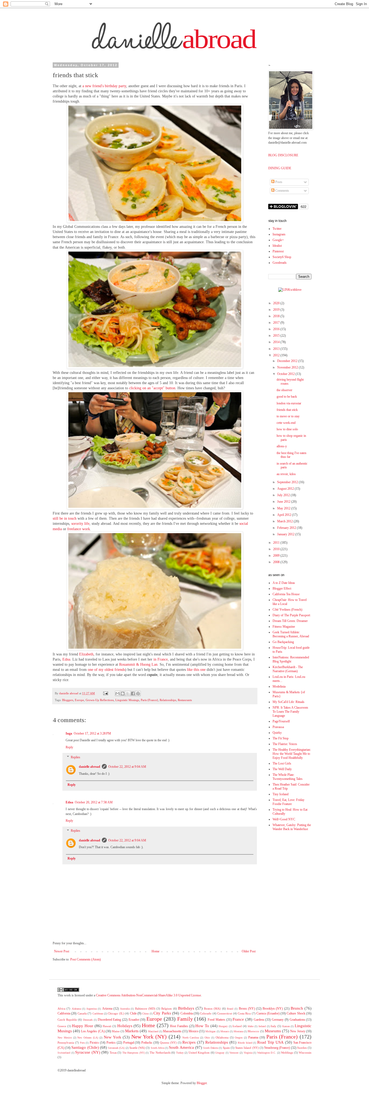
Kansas (286, 1026)
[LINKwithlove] (289, 290)
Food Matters (216, 1019)
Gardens (259, 1019)
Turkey (180, 1052)
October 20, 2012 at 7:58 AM (94, 802)
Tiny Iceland (281, 794)
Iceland (237, 1026)
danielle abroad (89, 767)
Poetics (111, 1042)
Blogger (202, 1083)
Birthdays (186, 1008)
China (145, 1013)
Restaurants (185, 700)
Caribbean (97, 1013)
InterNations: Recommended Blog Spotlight (291, 659)
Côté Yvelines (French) (287, 609)
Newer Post (61, 951)
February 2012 (287, 528)
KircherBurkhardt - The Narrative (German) (288, 669)
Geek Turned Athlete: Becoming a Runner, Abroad (291, 634)
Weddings (287, 1052)
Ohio (207, 1037)
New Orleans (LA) (87, 1037)
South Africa (157, 1047)
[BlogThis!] (122, 693)
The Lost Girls (282, 763)
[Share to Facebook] (133, 693)
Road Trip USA (270, 1042)
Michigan (210, 1031)
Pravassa (278, 727)
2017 (276, 322)
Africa (61, 1008)
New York (112, 1037)
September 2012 (288, 482)
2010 (276, 549)
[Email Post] (105, 693)
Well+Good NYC (284, 819)
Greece (62, 1026)
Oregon (239, 1037)
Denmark (88, 1019)
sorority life (80, 524)
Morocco (253, 1031)
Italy (273, 1026)
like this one (196, 670)
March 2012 (285, 521)
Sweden (302, 1047)
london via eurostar (289, 403)
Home (155, 951)
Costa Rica (244, 1013)
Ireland (262, 1026)
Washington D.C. (266, 1052)
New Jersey (297, 1031)
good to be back (287, 396)
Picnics (94, 1042)
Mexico (193, 1031)
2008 (276, 562)
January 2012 (286, 534)
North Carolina (190, 1037)
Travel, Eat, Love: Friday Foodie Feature (288, 802)
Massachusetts (172, 1031)
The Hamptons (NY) (133, 1052)
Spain (226, 1047)
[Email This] (117, 693)
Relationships (168, 700)
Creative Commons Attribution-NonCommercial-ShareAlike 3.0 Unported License (148, 995)
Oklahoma (222, 1037)
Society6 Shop (282, 257)
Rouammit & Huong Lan (138, 664)
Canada (82, 1013)
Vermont (234, 1052)
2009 (276, 555)
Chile (133, 1013)
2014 (276, 342)
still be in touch (64, 518)
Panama (253, 1037)
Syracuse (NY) (87, 1052)
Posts (278, 182)
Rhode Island (245, 1042)
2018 (276, 316)
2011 (276, 542)
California (64, 1013)
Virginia (248, 1052)
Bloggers (67, 700)
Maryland (153, 1031)
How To (202, 1026)
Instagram (279, 234)
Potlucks (146, 1042)
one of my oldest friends (106, 670)
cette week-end (286, 423)
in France (160, 659)
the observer (284, 390)
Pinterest (278, 251)
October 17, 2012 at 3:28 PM (92, 733)
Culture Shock (296, 1013)
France (238, 1019)
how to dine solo (287, 429)
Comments (281, 190)
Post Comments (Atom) (85, 959)
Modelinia (279, 686)
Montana (238, 1031)
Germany (278, 1019)
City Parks (162, 1013)
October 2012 (286, 374)
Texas (113, 1052)
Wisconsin (305, 1052)
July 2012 (284, 495)
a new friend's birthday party (104, 86)
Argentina (91, 1008)
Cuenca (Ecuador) (267, 1013)
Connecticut (224, 1013)
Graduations (297, 1019)
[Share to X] (127, 693)
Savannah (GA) (116, 1047)
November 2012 (288, 367)
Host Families (179, 1026)
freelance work (78, 529)
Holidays (124, 1026)
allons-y (282, 446)
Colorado (206, 1013)
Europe (79, 700)
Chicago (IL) (116, 1013)
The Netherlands (160, 1052)
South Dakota (210, 1047)
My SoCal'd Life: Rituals (288, 702)
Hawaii (107, 1026)
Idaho (251, 1026)
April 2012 (284, 515)
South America (181, 1047)
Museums (273, 1031)
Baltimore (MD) (145, 1008)
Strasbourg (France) (277, 1048)
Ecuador (134, 1019)
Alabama (76, 1008)
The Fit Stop (281, 738)
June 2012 (284, 501)
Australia (125, 1008)
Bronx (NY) (247, 1008)
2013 (276, 349)
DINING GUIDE (279, 168)
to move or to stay (288, 416)
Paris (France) (149, 700)
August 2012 (286, 489)
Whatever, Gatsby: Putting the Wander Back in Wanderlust (292, 827)
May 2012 (284, 508)
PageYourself (281, 721)
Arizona (107, 1008)
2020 (276, 303)
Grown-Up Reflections (100, 700)
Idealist (277, 246)
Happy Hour (82, 1026)
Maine (116, 1031)
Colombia (186, 1013)
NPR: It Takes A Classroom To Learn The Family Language (290, 712)
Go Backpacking (283, 642)
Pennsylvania (66, 1042)
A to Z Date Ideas (284, 583)
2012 (276, 355)
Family (185, 1019)
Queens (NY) (168, 1042)
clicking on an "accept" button (152, 388)
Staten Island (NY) (247, 1047)
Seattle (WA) (137, 1047)
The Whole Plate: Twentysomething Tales (288, 777)
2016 (276, 329)
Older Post (249, 951)
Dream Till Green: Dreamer (290, 621)
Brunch (297, 1008)
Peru (82, 1042)
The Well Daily (282, 769)
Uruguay (219, 1052)
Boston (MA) (212, 1008)
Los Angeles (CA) (93, 1031)
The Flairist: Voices (285, 744)
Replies (75, 757)
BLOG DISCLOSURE (283, 155)
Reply (69, 747)
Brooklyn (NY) (273, 1008)
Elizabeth (86, 654)
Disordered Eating (109, 1019)
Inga (69, 733)
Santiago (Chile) (85, 1047)
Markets (132, 1031)
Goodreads (280, 263)
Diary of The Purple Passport (291, 615)
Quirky (277, 733)
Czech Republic (67, 1019)
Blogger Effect (282, 588)
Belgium (166, 1008)
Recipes (189, 1042)
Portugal (128, 1042)
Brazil (230, 1008)
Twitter (277, 229)
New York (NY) (149, 1037)
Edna (66, 659)
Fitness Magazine (284, 626)
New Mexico (65, 1037)
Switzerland (64, 1052)
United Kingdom (199, 1052)
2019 (276, 310)
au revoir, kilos (286, 474)
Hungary (223, 1026)
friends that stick (287, 410)
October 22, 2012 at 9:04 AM (127, 767)
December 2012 (287, 361)
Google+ (278, 240)
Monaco (224, 1031)
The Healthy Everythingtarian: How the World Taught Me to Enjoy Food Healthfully (292, 754)
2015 (276, 335)
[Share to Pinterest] (138, 693)
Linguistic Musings (127, 700)
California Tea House (286, 594)
